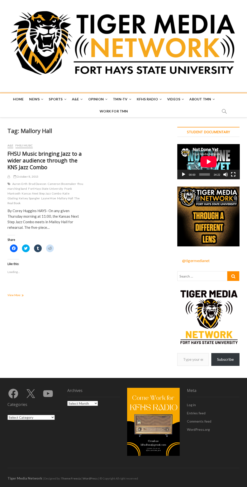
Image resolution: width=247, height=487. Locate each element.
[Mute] (225, 174)
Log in (191, 405)
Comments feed (199, 421)
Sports (55, 99)
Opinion (96, 99)
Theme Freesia (71, 478)
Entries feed (196, 413)
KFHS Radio (147, 99)
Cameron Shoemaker (62, 184)
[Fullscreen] (233, 174)
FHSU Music (24, 145)
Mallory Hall (65, 198)
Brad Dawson (37, 184)
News (34, 99)
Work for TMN (114, 111)
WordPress (90, 478)
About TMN (200, 99)
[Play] (183, 174)
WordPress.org (198, 429)
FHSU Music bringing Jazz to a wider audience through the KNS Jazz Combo (44, 160)
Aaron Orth (19, 184)
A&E (75, 99)
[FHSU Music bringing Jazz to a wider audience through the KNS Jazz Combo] (8, 176)
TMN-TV (120, 99)
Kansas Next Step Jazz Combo (41, 193)
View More (19, 295)
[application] (208, 161)
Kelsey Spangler (29, 198)
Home (18, 99)
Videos (173, 99)
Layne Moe (48, 198)
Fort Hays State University (45, 188)
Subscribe (225, 359)
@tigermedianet (196, 260)
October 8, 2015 (27, 176)
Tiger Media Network (24, 478)
